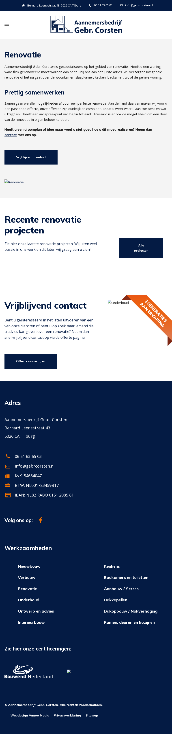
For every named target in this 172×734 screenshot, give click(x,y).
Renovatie (27, 588)
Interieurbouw (31, 622)
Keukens (112, 566)
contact (10, 134)
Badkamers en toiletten (126, 577)
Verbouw (26, 577)
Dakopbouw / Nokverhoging (130, 611)
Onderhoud (28, 599)
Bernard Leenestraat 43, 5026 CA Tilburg (54, 5)
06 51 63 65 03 (103, 5)
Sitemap (92, 715)
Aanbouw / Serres (121, 588)
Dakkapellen (115, 599)
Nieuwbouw (29, 566)
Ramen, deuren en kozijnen (129, 622)
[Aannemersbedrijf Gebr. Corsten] (86, 24)
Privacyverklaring (67, 715)
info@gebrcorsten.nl (139, 5)
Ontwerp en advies (36, 611)
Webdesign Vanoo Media (30, 715)
